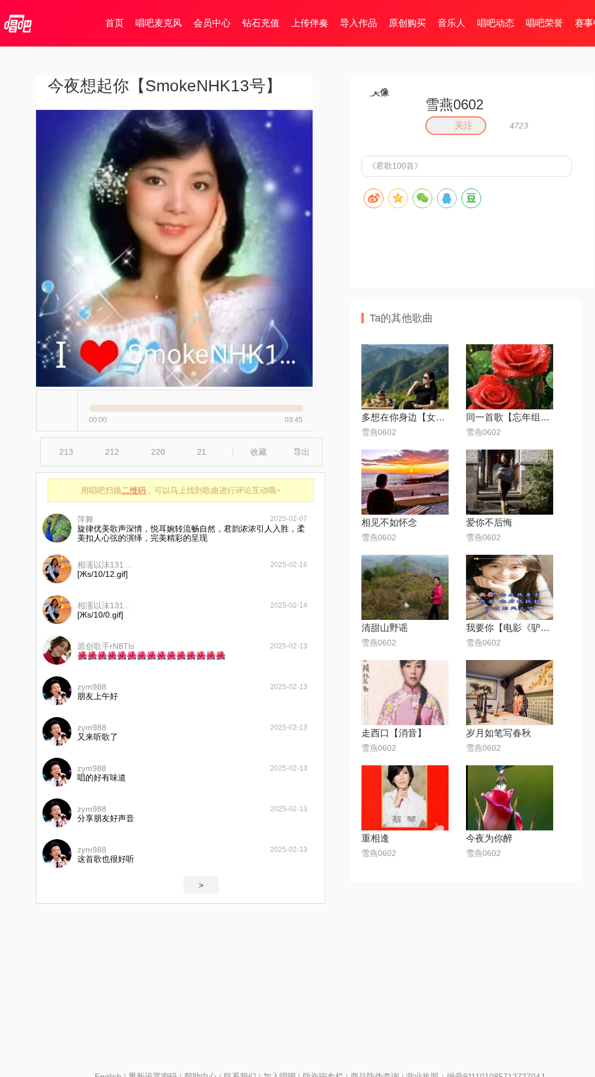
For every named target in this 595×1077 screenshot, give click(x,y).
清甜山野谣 (384, 628)
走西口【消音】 (393, 733)
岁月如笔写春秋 (498, 733)
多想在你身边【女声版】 (405, 417)
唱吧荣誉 (544, 23)
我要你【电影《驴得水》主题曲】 (509, 628)
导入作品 (358, 23)
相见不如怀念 (389, 522)
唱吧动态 (495, 23)
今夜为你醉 (489, 838)
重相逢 (375, 838)
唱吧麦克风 (158, 23)
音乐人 (451, 23)
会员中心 (212, 23)
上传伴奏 (309, 23)
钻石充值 (260, 23)
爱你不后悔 (489, 522)
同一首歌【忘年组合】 (509, 417)
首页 (114, 23)
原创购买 (407, 23)
